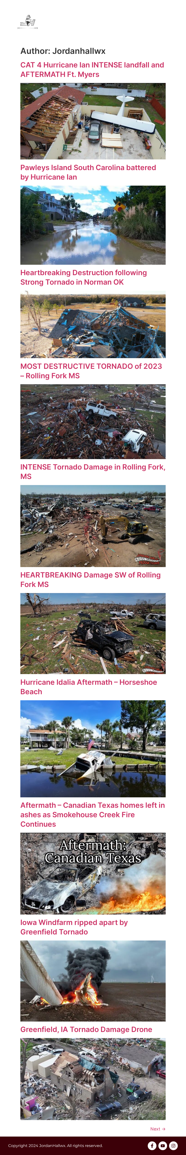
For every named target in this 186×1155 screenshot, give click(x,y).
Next (158, 1128)
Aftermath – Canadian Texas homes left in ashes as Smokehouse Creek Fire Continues (92, 814)
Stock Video (132, 21)
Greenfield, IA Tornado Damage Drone (86, 1029)
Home (105, 21)
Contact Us (165, 21)
